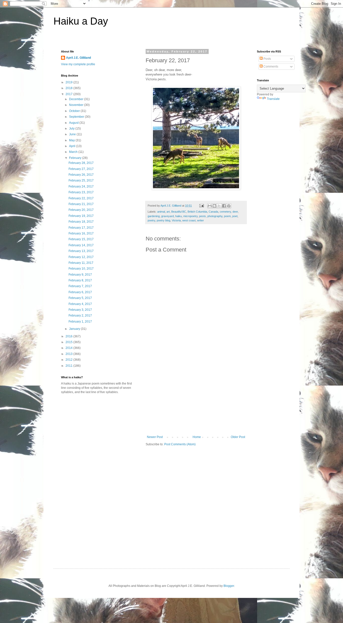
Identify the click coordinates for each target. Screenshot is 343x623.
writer (200, 220)
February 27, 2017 (81, 169)
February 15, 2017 (81, 239)
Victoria (176, 220)
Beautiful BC (178, 211)
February (75, 158)
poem (227, 216)
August (74, 122)
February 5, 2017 (80, 298)
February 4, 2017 (80, 304)
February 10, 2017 (81, 268)
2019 (69, 82)
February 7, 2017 (80, 286)
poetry (151, 220)
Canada (213, 211)
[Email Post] (201, 205)
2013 (69, 354)
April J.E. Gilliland (78, 57)
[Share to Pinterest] (228, 205)
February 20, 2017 (81, 210)
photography (214, 216)
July (72, 128)
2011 (69, 365)
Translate (273, 99)
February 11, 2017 (81, 263)
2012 (69, 359)
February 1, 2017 (80, 321)
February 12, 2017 (81, 257)
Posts (267, 58)
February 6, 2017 (80, 292)
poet (235, 216)
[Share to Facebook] (223, 205)
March (73, 152)
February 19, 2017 (81, 216)
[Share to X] (219, 205)
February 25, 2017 (81, 180)
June (73, 134)
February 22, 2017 (81, 198)
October (75, 111)
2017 (69, 94)
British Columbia (197, 211)
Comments (270, 66)
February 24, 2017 (81, 186)
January (75, 329)
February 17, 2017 (81, 227)
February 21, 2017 (81, 204)
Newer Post (155, 437)
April (72, 146)
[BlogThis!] (214, 205)
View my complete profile (78, 64)
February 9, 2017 (80, 274)
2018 (69, 88)
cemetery (225, 211)
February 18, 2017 (81, 221)
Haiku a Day (80, 21)
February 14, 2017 (81, 245)
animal (161, 211)
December (76, 99)
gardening (154, 216)
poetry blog (163, 220)
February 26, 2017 (81, 174)
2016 (69, 336)
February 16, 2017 (81, 233)
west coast (189, 220)
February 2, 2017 (80, 315)
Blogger (228, 586)
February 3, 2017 (80, 310)
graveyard (167, 216)
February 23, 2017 (81, 192)
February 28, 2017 (81, 163)
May (72, 140)
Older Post (238, 437)
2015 (69, 342)
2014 (69, 348)
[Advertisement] (196, 397)
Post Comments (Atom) (180, 444)
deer (235, 211)
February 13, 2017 (81, 251)
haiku (178, 216)
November (76, 105)
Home (197, 437)
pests (202, 216)
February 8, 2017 (80, 280)
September (77, 116)
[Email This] (209, 205)
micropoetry (190, 216)
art (168, 211)
